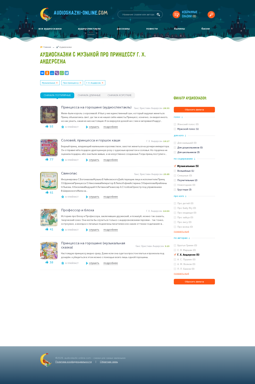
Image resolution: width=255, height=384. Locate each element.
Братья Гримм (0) (187, 245)
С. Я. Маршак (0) (186, 250)
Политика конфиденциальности (73, 361)
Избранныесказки (190, 14)
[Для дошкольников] (194, 147)
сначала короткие (119, 95)
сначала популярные (57, 95)
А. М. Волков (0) (186, 264)
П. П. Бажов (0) (185, 268)
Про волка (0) (185, 226)
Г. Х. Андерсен (93, 83)
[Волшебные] (194, 171)
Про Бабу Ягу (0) (186, 208)
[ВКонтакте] (42, 73)
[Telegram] (67, 73)
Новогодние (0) (186, 184)
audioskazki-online (81, 13)
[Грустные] (194, 189)
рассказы (123, 28)
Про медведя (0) (186, 212)
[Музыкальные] (194, 166)
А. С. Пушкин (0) (186, 259)
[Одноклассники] (47, 73)
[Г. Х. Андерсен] (194, 255)
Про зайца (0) (185, 217)
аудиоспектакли (89, 28)
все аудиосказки (50, 28)
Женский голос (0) (188, 124)
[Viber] (57, 73)
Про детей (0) (185, 203)
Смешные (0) (184, 175)
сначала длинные (89, 95)
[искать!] (158, 14)
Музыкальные (48, 83)
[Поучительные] (194, 180)
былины (179, 28)
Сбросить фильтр (194, 109)
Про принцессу (71, 83)
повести (152, 28)
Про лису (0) (184, 222)
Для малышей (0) (187, 142)
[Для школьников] (194, 152)
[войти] (211, 14)
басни (205, 28)
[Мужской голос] (194, 129)
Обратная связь (109, 361)
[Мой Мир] (52, 73)
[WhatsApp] (62, 73)
